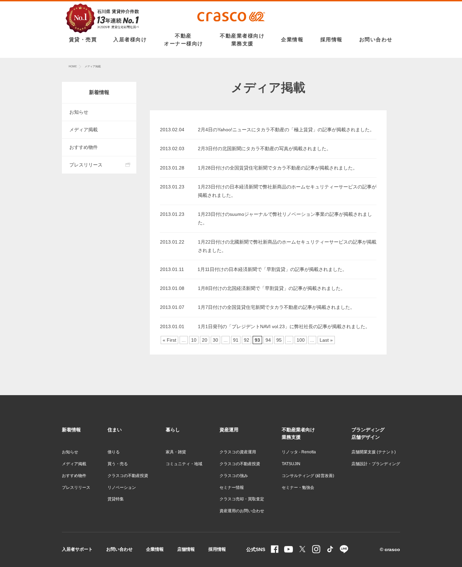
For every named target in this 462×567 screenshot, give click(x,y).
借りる (114, 452)
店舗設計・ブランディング (375, 463)
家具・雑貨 (176, 452)
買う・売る (118, 463)
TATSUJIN (291, 463)
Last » (326, 340)
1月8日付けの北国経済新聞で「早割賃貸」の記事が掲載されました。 (271, 288)
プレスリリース (85, 164)
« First (169, 340)
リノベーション (122, 487)
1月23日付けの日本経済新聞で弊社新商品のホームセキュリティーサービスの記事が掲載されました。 (287, 191)
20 (204, 340)
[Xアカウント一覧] (302, 549)
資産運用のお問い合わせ (242, 510)
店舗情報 (186, 549)
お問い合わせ (119, 549)
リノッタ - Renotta (299, 452)
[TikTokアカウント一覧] (330, 549)
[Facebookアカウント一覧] (274, 549)
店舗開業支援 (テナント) (373, 452)
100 (301, 340)
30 (215, 340)
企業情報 (155, 549)
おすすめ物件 (83, 147)
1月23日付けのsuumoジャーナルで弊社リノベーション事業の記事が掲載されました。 (285, 218)
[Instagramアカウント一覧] (316, 549)
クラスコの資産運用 (238, 452)
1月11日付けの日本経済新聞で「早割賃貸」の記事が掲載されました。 (272, 269)
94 (268, 340)
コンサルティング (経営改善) (308, 475)
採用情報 (217, 549)
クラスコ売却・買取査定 (242, 499)
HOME (73, 66)
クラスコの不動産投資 (128, 475)
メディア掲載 (83, 129)
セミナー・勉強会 (298, 487)
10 (194, 340)
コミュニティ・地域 (184, 463)
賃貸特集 (116, 499)
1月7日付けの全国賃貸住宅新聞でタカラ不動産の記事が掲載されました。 (276, 307)
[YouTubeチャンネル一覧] (288, 549)
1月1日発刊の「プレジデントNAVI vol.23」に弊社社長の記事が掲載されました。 (284, 326)
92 (246, 340)
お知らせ (78, 112)
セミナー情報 (232, 487)
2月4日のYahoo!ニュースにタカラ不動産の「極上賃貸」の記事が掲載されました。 (286, 129)
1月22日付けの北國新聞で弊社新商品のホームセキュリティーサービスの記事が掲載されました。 (287, 246)
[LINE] (344, 549)
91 (235, 340)
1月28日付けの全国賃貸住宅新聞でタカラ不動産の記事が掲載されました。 (277, 168)
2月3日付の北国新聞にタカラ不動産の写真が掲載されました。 (264, 148)
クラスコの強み (234, 475)
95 (279, 340)
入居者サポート (77, 549)
